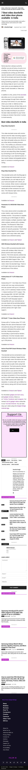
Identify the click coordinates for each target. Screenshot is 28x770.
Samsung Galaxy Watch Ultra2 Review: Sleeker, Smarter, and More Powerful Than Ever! (13, 645)
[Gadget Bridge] (14, 3)
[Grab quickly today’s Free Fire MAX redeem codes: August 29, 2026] (5, 522)
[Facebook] (2, 34)
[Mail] (13, 492)
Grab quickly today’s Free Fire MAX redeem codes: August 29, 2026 (18, 522)
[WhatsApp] (12, 34)
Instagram (20, 399)
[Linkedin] (16, 34)
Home (2, 8)
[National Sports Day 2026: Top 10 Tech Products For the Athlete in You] (5, 509)
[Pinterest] (9, 34)
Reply (7, 552)
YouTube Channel (10, 403)
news (16, 462)
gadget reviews (8, 397)
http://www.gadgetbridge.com (19, 471)
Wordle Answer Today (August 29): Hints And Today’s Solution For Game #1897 (18, 529)
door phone (14, 460)
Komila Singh (8, 27)
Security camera (6, 464)
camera (8, 460)
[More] (26, 34)
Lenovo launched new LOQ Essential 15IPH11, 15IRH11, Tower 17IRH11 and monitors (17, 515)
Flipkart (19, 240)
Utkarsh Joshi (8, 649)
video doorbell (15, 464)
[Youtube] (24, 762)
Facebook (11, 399)
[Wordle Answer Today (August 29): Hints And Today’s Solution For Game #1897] (5, 529)
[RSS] (17, 762)
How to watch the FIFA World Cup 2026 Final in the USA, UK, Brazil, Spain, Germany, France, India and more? (13, 679)
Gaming (3, 524)
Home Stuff (14, 8)
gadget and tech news (17, 394)
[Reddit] (14, 762)
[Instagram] (7, 762)
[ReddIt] (19, 34)
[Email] (22, 34)
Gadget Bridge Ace (4, 511)
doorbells (23, 95)
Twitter (5, 399)
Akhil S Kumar (10, 547)
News (3, 504)
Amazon (11, 167)
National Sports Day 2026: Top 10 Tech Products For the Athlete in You (17, 509)
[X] (6, 34)
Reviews (3, 649)
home (20, 460)
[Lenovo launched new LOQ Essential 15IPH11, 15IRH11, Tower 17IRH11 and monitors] (5, 516)
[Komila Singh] (2, 27)
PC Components (4, 518)
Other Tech (8, 8)
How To (3, 684)
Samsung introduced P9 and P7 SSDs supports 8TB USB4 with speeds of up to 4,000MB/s (18, 502)
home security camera (7, 462)
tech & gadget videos (12, 401)
